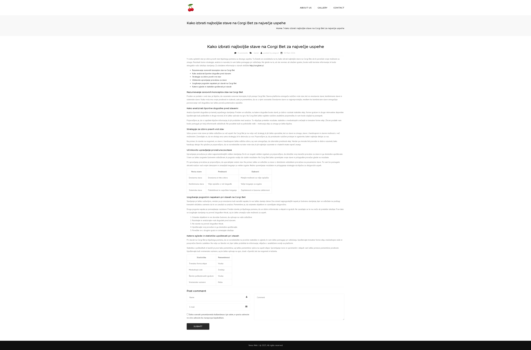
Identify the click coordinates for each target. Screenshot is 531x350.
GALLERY (322, 7)
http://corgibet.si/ (257, 65)
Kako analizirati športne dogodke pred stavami (211, 73)
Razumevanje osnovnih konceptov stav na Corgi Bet (213, 70)
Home (279, 28)
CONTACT (338, 7)
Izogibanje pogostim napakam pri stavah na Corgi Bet (214, 83)
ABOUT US (306, 7)
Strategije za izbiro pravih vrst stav (206, 76)
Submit (198, 326)
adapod (275, 53)
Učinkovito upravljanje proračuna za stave (209, 80)
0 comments (243, 53)
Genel (256, 53)
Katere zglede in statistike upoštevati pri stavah (211, 86)
